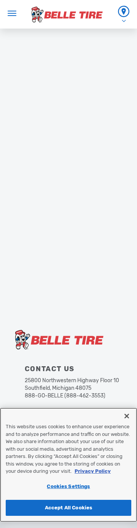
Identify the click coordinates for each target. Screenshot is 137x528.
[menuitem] (123, 14)
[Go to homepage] (67, 14)
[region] (68, 465)
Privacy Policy (93, 471)
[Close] (126, 416)
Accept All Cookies (68, 507)
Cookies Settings (68, 486)
